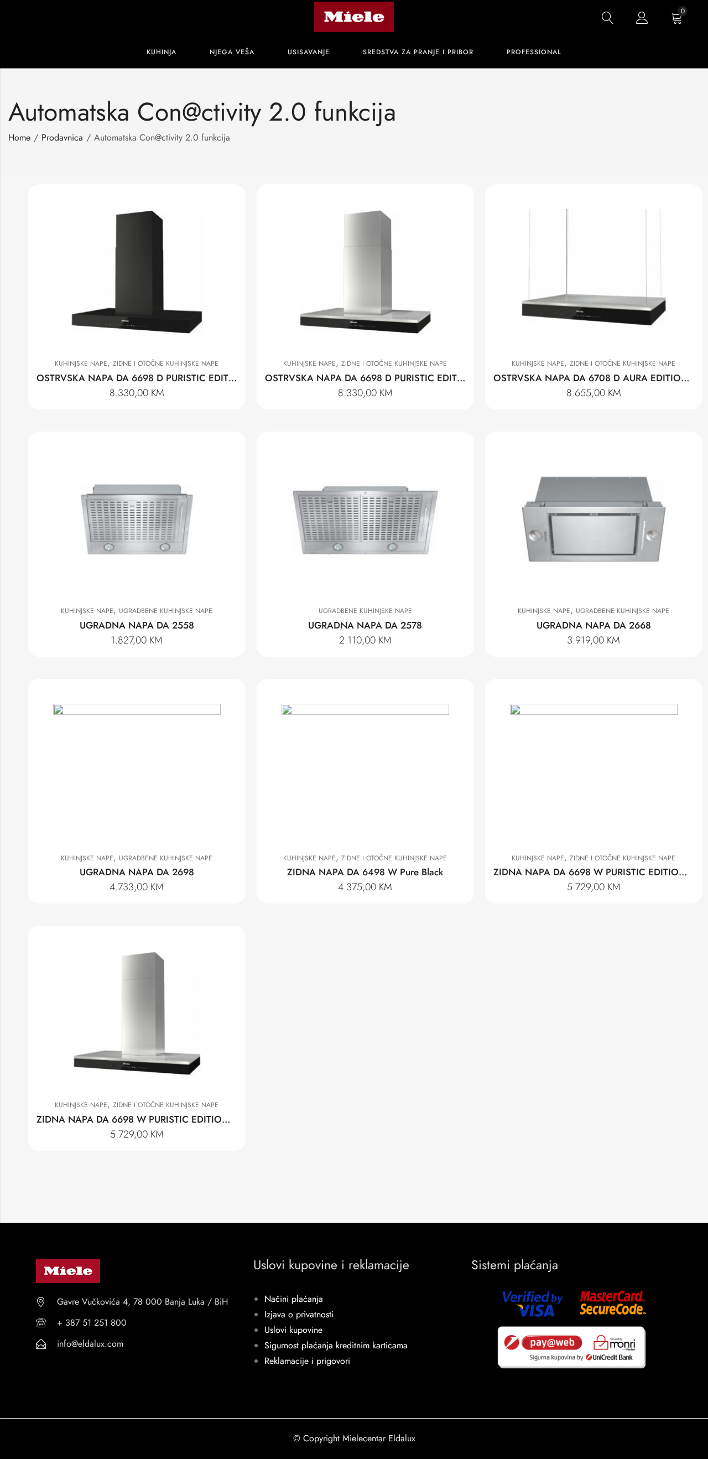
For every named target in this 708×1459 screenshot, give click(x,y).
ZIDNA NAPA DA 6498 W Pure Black (365, 872)
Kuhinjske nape (81, 363)
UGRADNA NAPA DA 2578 (365, 625)
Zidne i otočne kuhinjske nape (165, 363)
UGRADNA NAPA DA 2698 (137, 872)
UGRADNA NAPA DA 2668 (594, 625)
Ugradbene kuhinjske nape (165, 611)
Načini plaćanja (293, 1298)
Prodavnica (62, 137)
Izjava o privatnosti (299, 1314)
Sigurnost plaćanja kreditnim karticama (336, 1345)
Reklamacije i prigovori (307, 1360)
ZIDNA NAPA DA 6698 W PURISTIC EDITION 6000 (146, 1119)
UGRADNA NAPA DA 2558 (137, 625)
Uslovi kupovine (293, 1329)
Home (19, 137)
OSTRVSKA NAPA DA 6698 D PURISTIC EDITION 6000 (155, 378)
